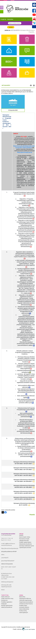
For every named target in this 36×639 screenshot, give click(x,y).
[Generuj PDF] (34, 85)
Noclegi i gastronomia (6, 605)
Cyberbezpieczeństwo (25, 547)
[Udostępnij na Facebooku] (5, 512)
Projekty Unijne (23, 605)
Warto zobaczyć (5, 596)
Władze (21, 535)
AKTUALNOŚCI (15, 30)
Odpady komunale (24, 540)
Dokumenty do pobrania (25, 544)
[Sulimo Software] (28, 629)
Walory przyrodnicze (6, 607)
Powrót (32, 514)
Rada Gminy (22, 596)
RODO (3, 589)
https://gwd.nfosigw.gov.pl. (24, 152)
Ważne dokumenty (24, 609)
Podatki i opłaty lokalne (25, 542)
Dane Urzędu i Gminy (24, 537)
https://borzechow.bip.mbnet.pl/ (9, 548)
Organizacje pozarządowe (26, 602)
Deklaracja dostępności (7, 581)
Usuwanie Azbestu (24, 607)
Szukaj (11, 27)
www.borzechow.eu (6, 545)
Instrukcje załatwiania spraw (26, 545)
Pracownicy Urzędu (24, 538)
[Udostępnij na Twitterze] (3, 512)
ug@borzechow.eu (10, 543)
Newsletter (10, 19)
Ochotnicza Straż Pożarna (26, 603)
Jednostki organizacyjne (25, 600)
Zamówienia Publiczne (25, 598)
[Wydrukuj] (31, 85)
